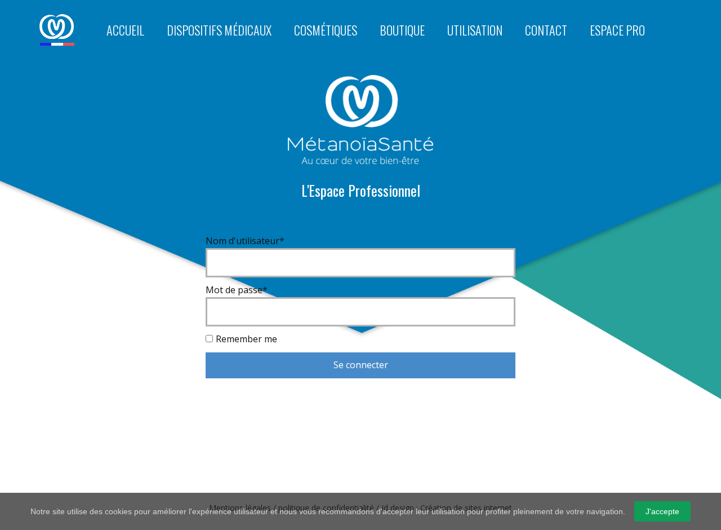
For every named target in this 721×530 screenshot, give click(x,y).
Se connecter (360, 365)
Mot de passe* (237, 290)
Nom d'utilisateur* (245, 241)
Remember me (246, 339)
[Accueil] (56, 30)
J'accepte (662, 511)
